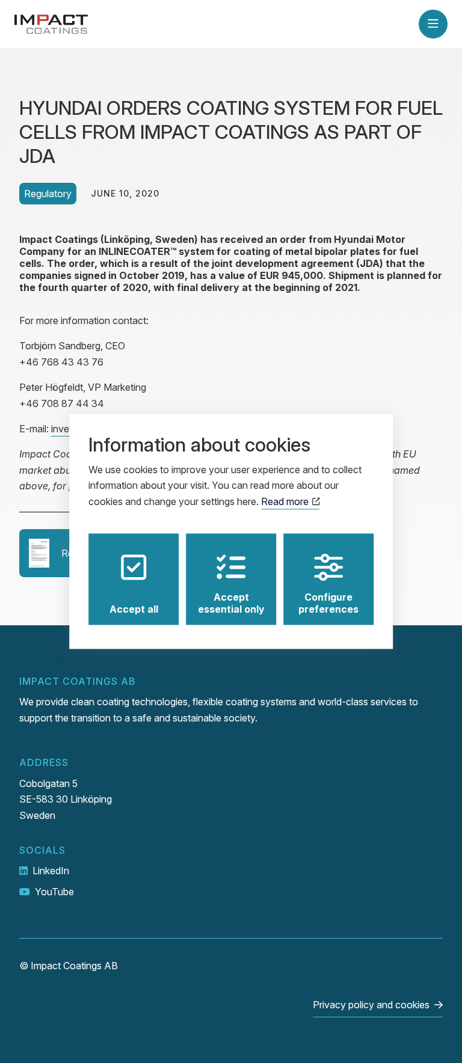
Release (78, 553)
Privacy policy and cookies (371, 1005)
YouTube (54, 892)
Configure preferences (328, 604)
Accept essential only (231, 604)
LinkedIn (50, 871)
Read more (286, 501)
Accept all (133, 610)
